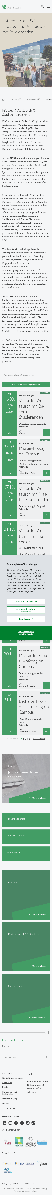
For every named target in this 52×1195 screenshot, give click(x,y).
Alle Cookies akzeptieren (26, 601)
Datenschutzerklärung (26, 632)
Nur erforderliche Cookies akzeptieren (26, 610)
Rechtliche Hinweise (26, 634)
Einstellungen (25, 619)
